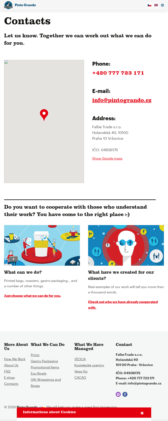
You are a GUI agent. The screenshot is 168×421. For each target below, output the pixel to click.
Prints (35, 355)
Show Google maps (107, 158)
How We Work (14, 359)
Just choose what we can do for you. (32, 295)
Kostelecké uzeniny (89, 365)
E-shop (9, 377)
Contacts (11, 384)
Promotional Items (45, 367)
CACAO (80, 377)
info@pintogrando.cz (121, 101)
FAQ (7, 371)
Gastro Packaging (44, 361)
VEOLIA (80, 359)
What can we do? (23, 273)
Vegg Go (80, 371)
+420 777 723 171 (118, 74)
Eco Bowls (39, 373)
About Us (11, 365)
